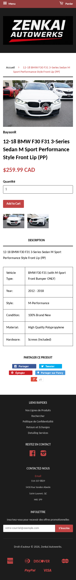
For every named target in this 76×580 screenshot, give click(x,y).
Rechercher (38, 416)
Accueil (10, 67)
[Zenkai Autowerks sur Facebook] (32, 455)
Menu (12, 3)
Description (36, 240)
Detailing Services (38, 433)
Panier (69, 3)
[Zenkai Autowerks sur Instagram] (43, 455)
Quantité (9, 181)
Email (38, 476)
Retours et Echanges (38, 427)
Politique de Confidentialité (38, 421)
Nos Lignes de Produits (38, 410)
